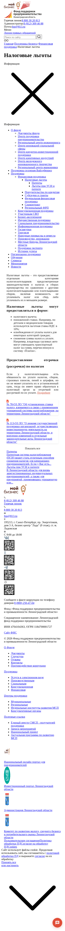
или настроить (10, 865)
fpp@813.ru (18, 26)
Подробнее (43, 392)
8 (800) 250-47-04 (24, 602)
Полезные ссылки (14, 716)
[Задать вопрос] (57, 923)
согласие (40, 856)
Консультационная (22, 686)
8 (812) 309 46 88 (33, 23)
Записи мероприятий (23, 728)
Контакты (17, 662)
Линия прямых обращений (20, 32)
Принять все (8, 862)
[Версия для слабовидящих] (6, 40)
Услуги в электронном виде (27, 677)
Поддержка (10, 671)
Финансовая (18, 689)
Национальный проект (24, 731)
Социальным (18, 683)
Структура (17, 656)
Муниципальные (21, 701)
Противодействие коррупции (28, 665)
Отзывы (15, 659)
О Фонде (9, 647)
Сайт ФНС (10, 632)
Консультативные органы (26, 710)
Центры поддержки (15, 695)
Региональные (19, 704)
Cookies (12, 846)
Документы (18, 653)
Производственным (22, 680)
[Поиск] (39, 36)
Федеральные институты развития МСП (35, 707)
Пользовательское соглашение (22, 840)
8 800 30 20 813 (31, 20)
